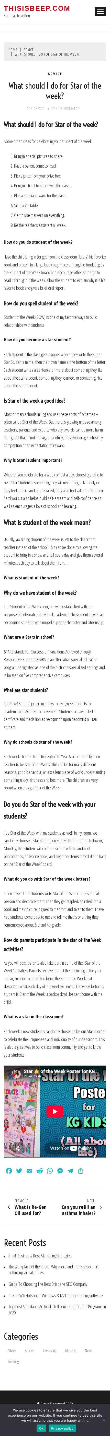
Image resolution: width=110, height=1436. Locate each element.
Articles (29, 1350)
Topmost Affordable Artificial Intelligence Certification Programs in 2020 (57, 1309)
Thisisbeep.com (37, 8)
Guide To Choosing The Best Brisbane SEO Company (47, 1284)
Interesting (49, 1350)
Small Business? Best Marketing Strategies (40, 1256)
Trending (13, 1361)
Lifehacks (70, 1350)
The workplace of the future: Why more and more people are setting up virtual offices (54, 1270)
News (88, 1350)
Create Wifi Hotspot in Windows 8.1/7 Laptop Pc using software (55, 1296)
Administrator (68, 108)
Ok (41, 1428)
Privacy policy (62, 1428)
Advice (55, 74)
